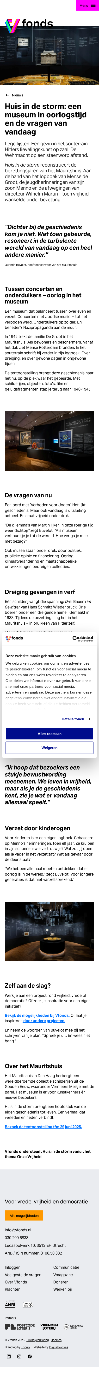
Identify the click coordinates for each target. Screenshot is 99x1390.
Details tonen (73, 719)
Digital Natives (58, 1347)
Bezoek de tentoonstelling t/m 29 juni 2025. (43, 1126)
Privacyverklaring (37, 1340)
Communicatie (66, 1267)
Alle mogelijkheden (24, 1216)
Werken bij (62, 1289)
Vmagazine (63, 1274)
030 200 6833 (16, 1237)
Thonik (25, 1347)
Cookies (56, 1340)
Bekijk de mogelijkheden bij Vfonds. (37, 1015)
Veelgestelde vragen (23, 1274)
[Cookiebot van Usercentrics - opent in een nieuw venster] (72, 639)
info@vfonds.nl (18, 1230)
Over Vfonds (16, 1282)
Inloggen (12, 1267)
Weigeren (49, 748)
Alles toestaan (50, 734)
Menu (84, 5)
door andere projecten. (44, 1020)
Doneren (60, 1282)
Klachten (12, 1289)
